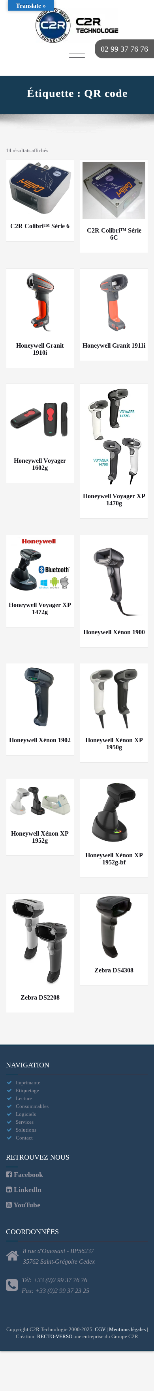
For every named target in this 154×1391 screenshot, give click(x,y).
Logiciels (26, 1114)
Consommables (32, 1106)
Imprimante (28, 1083)
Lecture (24, 1098)
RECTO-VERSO (54, 1336)
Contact (24, 1138)
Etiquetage (27, 1090)
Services (25, 1122)
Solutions (26, 1130)
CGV (100, 1329)
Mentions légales (127, 1329)
